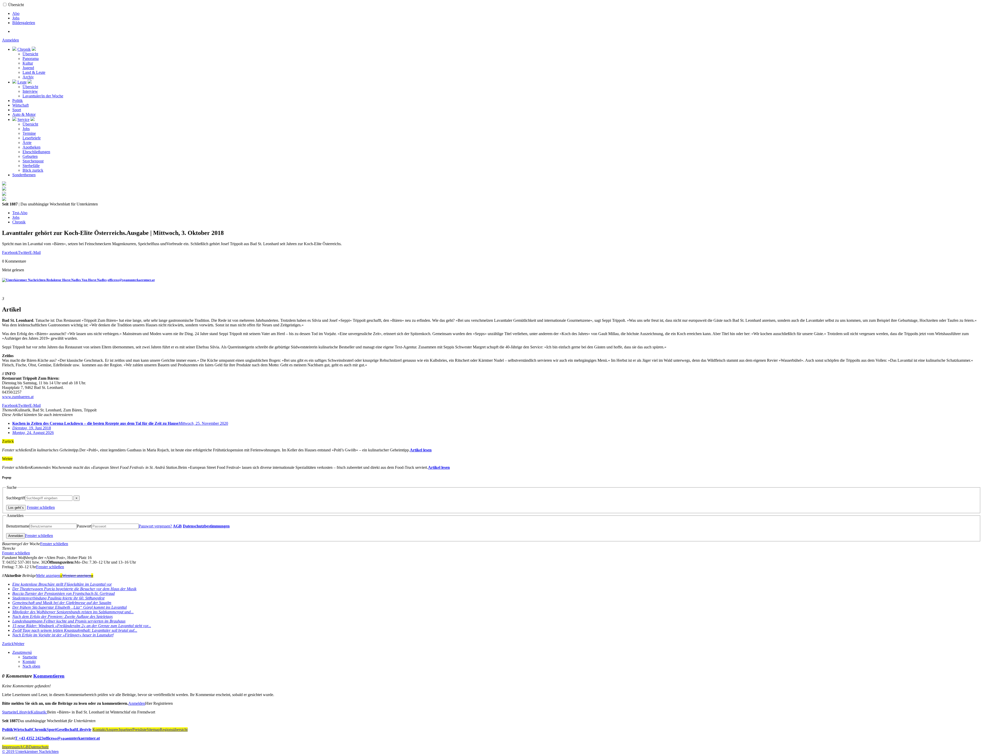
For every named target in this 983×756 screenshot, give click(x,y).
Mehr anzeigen (49, 575)
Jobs (15, 18)
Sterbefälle (31, 165)
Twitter (23, 252)
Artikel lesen (421, 450)
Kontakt (29, 661)
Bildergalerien (23, 22)
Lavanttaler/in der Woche (43, 96)
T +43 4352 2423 (29, 738)
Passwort (84, 526)
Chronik (24, 49)
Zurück (8, 643)
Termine (29, 133)
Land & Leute (34, 72)
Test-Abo (19, 213)
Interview (30, 91)
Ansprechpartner (118, 729)
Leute (22, 82)
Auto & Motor (24, 114)
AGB (177, 526)
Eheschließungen (36, 152)
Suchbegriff (15, 498)
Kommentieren (49, 676)
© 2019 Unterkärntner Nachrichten (30, 751)
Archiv (28, 77)
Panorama (31, 58)
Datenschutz (39, 747)
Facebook (10, 252)
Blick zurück (33, 170)
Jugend (28, 68)
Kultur (28, 63)
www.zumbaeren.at (18, 397)
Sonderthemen (24, 175)
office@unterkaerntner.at (131, 280)
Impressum (11, 747)
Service (23, 119)
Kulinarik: (39, 712)
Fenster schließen (41, 507)
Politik (17, 100)
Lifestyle (24, 712)
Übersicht (16, 5)
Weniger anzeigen (77, 575)
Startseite (30, 657)
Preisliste (139, 729)
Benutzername (17, 526)
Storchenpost (33, 161)
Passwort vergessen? (155, 526)
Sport (16, 110)
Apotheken (31, 147)
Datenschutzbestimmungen (206, 526)
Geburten (30, 156)
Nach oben (31, 666)
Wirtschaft (20, 105)
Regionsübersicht (174, 729)
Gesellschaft (66, 729)
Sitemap (153, 729)
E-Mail (35, 252)
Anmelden (10, 40)
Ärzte (27, 142)
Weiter (19, 643)
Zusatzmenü (22, 652)
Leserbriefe (32, 138)
